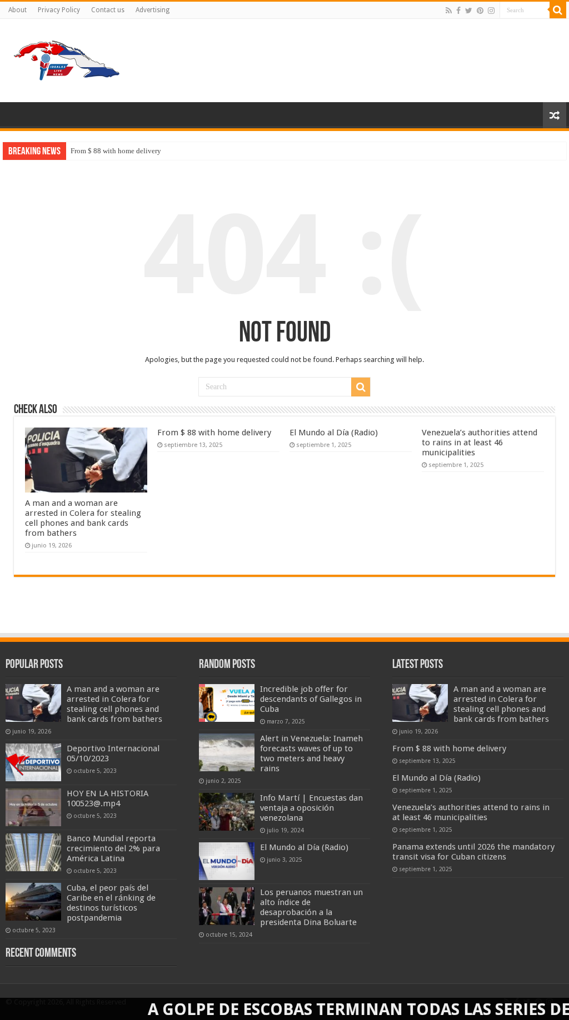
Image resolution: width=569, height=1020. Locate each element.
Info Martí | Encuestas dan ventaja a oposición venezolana (311, 808)
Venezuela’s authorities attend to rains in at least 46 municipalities (479, 443)
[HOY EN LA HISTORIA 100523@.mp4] (33, 807)
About (17, 10)
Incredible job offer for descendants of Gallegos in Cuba (311, 699)
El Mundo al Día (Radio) (334, 433)
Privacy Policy (59, 10)
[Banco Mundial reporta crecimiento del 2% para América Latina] (33, 852)
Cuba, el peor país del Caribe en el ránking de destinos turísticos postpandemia (111, 903)
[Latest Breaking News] (66, 58)
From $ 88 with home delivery (116, 151)
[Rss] (449, 10)
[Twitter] (468, 10)
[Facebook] (458, 10)
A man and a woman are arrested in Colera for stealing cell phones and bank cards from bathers (83, 518)
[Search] (558, 10)
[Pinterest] (480, 10)
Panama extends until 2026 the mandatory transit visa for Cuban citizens (473, 852)
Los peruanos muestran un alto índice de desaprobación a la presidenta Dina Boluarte (311, 907)
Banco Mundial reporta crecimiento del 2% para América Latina (113, 848)
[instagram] (491, 10)
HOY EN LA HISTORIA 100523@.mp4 (107, 798)
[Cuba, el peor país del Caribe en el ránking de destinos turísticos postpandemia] (33, 902)
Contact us (107, 10)
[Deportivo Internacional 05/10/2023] (33, 762)
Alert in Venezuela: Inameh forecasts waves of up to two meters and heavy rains (311, 753)
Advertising (152, 10)
